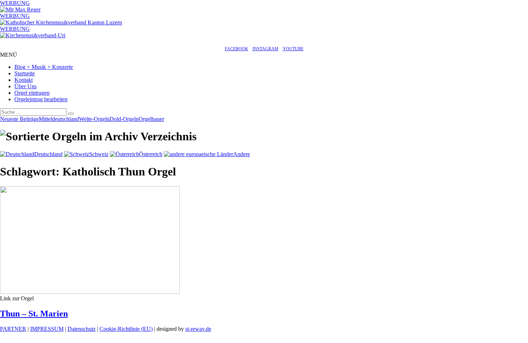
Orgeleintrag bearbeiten (41, 99)
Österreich (150, 154)
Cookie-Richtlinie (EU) (126, 329)
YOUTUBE (293, 48)
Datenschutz (82, 329)
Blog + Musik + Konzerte (43, 67)
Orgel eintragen (32, 93)
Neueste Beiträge (19, 119)
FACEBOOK (236, 48)
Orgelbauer (151, 119)
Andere (241, 154)
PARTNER (13, 329)
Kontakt (23, 80)
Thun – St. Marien (34, 313)
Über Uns (25, 86)
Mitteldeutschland (59, 119)
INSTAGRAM (265, 48)
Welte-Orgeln (94, 119)
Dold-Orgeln (124, 119)
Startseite (24, 73)
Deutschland (48, 154)
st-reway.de (198, 329)
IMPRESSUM (47, 329)
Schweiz (98, 154)
